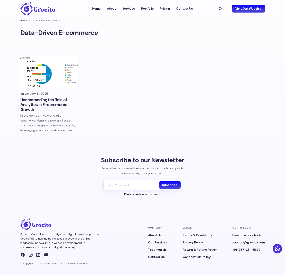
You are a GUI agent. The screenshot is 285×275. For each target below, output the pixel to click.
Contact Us (156, 257)
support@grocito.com (248, 242)
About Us (154, 235)
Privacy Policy (193, 242)
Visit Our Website (248, 8)
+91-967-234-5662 (246, 250)
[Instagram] (30, 255)
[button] (220, 8)
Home (23, 20)
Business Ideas (32, 69)
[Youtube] (46, 255)
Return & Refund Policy (199, 250)
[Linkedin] (38, 255)
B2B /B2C (32, 61)
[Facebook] (23, 255)
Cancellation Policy (196, 257)
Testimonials (157, 250)
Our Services (157, 242)
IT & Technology (35, 78)
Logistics (33, 86)
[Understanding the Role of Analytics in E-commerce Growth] (49, 71)
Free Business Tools (246, 235)
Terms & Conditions (197, 235)
